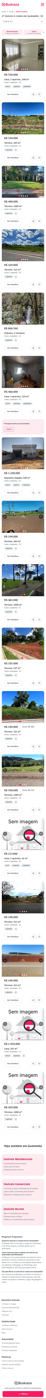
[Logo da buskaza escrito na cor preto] (23, 1384)
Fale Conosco (7, 1329)
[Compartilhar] (33, 94)
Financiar (5, 1315)
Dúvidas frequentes (9, 1350)
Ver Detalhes (13, 94)
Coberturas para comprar (14, 1170)
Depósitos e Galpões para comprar (17, 1195)
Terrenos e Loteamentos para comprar (19, 1219)
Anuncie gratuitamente (11, 1343)
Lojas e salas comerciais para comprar (19, 1192)
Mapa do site (7, 1311)
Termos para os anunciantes (13, 1361)
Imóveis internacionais (10, 1308)
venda (11, 11)
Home (4, 11)
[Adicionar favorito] (39, 94)
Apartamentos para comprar (15, 1164)
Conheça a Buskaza (9, 1325)
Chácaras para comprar (13, 1216)
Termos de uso (7, 1368)
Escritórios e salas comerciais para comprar (21, 1189)
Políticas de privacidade (11, 1365)
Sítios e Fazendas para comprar (16, 1213)
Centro (9, 429)
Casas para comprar (12, 1167)
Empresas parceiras (9, 1347)
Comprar (5, 1304)
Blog (3, 1333)
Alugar (13, 1304)
